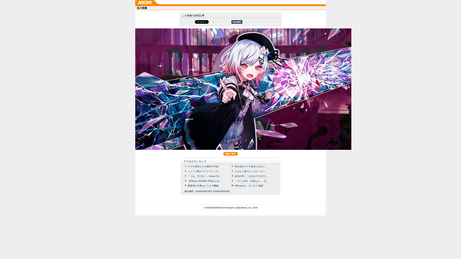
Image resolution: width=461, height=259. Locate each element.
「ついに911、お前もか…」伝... (252, 181)
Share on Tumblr (236, 22)
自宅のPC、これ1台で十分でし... (252, 176)
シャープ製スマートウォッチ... (204, 171)
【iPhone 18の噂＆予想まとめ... (204, 181)
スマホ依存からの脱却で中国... (204, 166)
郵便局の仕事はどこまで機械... (204, 185)
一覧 (212, 22)
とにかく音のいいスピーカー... (251, 171)
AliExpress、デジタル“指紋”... (250, 185)
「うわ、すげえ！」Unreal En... (204, 176)
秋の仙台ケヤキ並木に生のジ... (251, 166)
